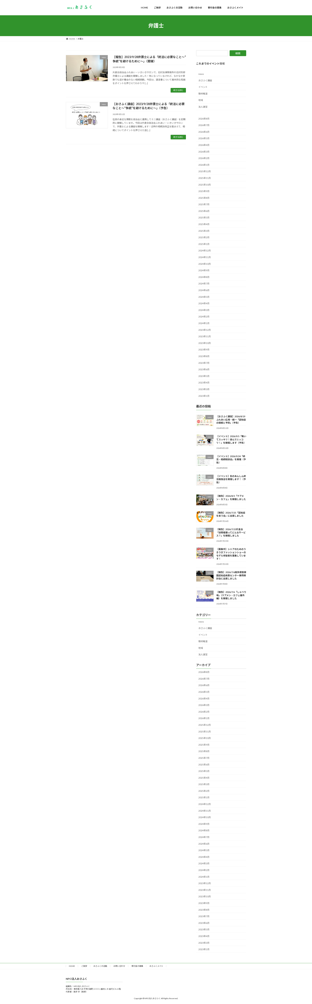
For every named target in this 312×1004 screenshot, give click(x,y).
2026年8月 (203, 118)
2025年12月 (204, 171)
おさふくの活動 (100, 966)
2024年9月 (203, 270)
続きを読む (178, 90)
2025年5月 (203, 217)
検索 (237, 53)
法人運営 (203, 106)
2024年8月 (203, 276)
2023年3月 (203, 389)
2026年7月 (203, 125)
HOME (72, 966)
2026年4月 (203, 145)
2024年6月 (203, 290)
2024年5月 (203, 296)
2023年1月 (203, 395)
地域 (200, 100)
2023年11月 (204, 336)
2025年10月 (204, 184)
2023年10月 (204, 342)
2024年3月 (203, 309)
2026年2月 (203, 158)
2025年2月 (203, 237)
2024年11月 (204, 257)
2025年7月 (203, 204)
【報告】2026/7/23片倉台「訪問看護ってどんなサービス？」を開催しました (231, 532)
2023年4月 (203, 382)
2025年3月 (203, 230)
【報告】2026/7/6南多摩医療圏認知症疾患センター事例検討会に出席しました (231, 575)
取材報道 (203, 93)
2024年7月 (203, 283)
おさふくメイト (156, 966)
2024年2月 (203, 316)
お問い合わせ (119, 966)
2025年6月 (203, 210)
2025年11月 (204, 177)
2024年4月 (203, 303)
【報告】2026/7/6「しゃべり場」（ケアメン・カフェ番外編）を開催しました (231, 595)
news (201, 74)
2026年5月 (203, 138)
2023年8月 (203, 356)
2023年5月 (203, 376)
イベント (203, 87)
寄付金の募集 (137, 966)
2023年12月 (204, 329)
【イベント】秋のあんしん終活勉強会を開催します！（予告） (231, 479)
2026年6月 (203, 131)
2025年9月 (203, 191)
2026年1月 (203, 164)
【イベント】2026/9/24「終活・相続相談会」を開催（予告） (231, 459)
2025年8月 (203, 197)
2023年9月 (203, 349)
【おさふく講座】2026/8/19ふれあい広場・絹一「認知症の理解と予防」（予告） (231, 419)
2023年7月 (203, 362)
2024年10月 (204, 263)
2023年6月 (203, 369)
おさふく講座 (205, 80)
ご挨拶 (84, 966)
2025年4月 (203, 224)
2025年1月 (203, 243)
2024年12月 (204, 250)
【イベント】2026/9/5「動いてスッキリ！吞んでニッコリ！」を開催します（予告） (231, 439)
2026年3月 (203, 151)
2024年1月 (203, 323)
